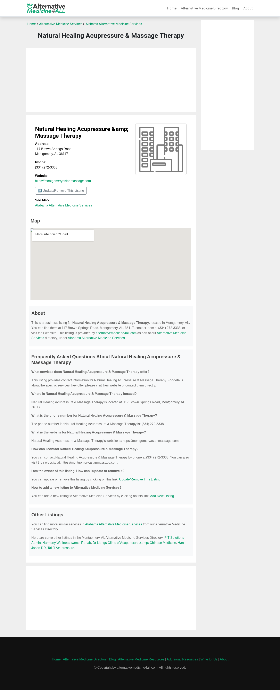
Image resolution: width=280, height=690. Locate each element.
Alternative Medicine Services (60, 24)
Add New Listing (162, 496)
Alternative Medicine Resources (141, 659)
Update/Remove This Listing (139, 479)
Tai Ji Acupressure (61, 548)
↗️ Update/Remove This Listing (61, 190)
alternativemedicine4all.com (116, 333)
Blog (235, 8)
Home (171, 8)
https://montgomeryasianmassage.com (63, 181)
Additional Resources (182, 659)
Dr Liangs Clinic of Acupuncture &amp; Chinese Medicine (134, 542)
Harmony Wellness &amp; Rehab (66, 542)
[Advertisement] (111, 80)
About (248, 8)
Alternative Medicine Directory (204, 8)
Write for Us (208, 659)
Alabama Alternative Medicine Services (114, 24)
